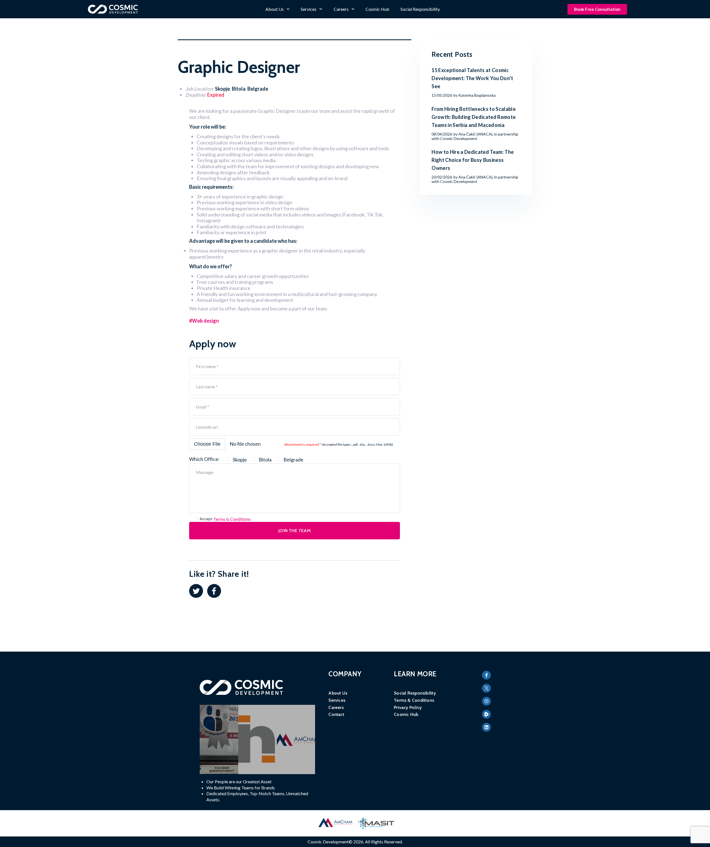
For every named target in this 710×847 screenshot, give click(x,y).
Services (308, 9)
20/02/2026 (442, 177)
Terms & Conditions (232, 519)
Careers (341, 9)
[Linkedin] (486, 727)
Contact (336, 714)
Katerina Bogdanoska (477, 95)
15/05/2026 (442, 95)
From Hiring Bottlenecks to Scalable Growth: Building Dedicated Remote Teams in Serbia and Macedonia (474, 117)
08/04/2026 (442, 134)
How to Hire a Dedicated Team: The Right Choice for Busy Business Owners (473, 160)
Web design (205, 321)
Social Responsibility (420, 9)
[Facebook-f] (486, 675)
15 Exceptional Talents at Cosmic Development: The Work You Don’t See (472, 78)
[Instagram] (486, 701)
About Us (274, 9)
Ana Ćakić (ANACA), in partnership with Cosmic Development (475, 136)
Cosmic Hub (377, 9)
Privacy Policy (408, 707)
